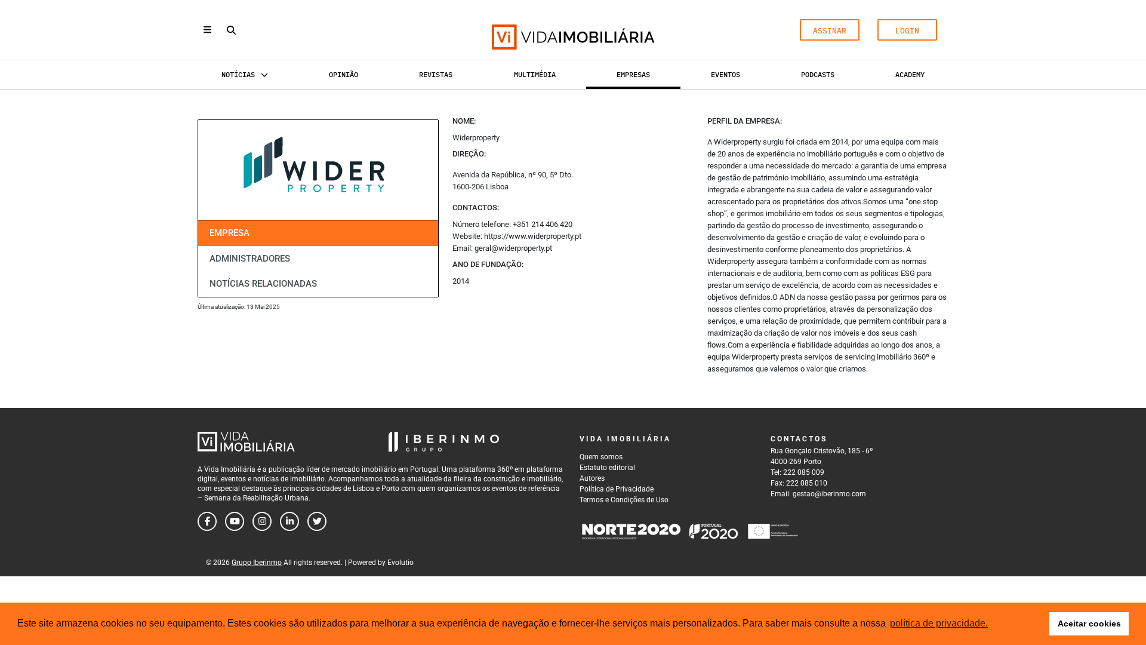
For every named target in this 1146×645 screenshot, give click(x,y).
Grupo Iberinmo (257, 562)
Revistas (435, 74)
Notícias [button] (238, 74)
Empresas (633, 74)
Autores (592, 478)
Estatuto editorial (607, 467)
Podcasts (817, 74)
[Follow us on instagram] (262, 521)
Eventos (725, 74)
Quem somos (601, 457)
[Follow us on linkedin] (289, 521)
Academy (910, 74)
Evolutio (400, 562)
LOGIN (907, 31)
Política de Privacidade (617, 489)
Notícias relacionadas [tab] (263, 283)
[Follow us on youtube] (234, 521)
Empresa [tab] (229, 233)
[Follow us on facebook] (207, 521)
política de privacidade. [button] (939, 623)
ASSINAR (829, 31)
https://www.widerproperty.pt (532, 236)
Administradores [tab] (250, 258)
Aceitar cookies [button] (1089, 623)
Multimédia (535, 74)
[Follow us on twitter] (316, 521)
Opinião (343, 74)
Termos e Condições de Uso (624, 500)
